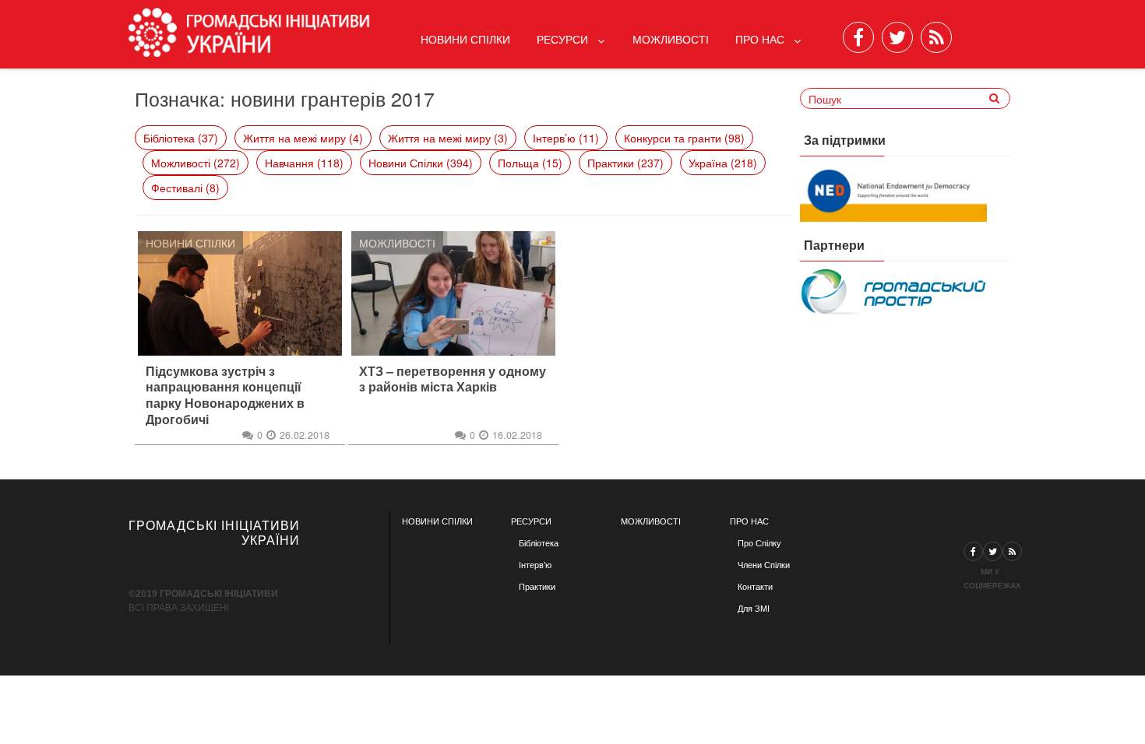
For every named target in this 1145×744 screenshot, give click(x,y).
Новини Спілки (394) (420, 162)
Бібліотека (538, 543)
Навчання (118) (304, 162)
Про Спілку (759, 543)
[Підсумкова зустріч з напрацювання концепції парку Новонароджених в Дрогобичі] (240, 293)
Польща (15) (530, 162)
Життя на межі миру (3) (448, 138)
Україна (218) (723, 162)
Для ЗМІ (754, 608)
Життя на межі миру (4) (303, 138)
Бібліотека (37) (180, 138)
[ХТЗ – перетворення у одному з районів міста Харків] (453, 293)
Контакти (755, 586)
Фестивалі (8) (185, 187)
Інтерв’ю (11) (566, 138)
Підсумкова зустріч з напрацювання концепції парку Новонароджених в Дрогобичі (225, 395)
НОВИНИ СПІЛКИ (437, 521)
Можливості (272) (195, 162)
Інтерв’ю (535, 565)
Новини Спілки (465, 39)
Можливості (670, 39)
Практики (537, 586)
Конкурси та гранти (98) (684, 138)
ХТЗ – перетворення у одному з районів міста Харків (452, 379)
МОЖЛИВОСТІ (651, 521)
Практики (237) (625, 162)
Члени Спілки (764, 565)
